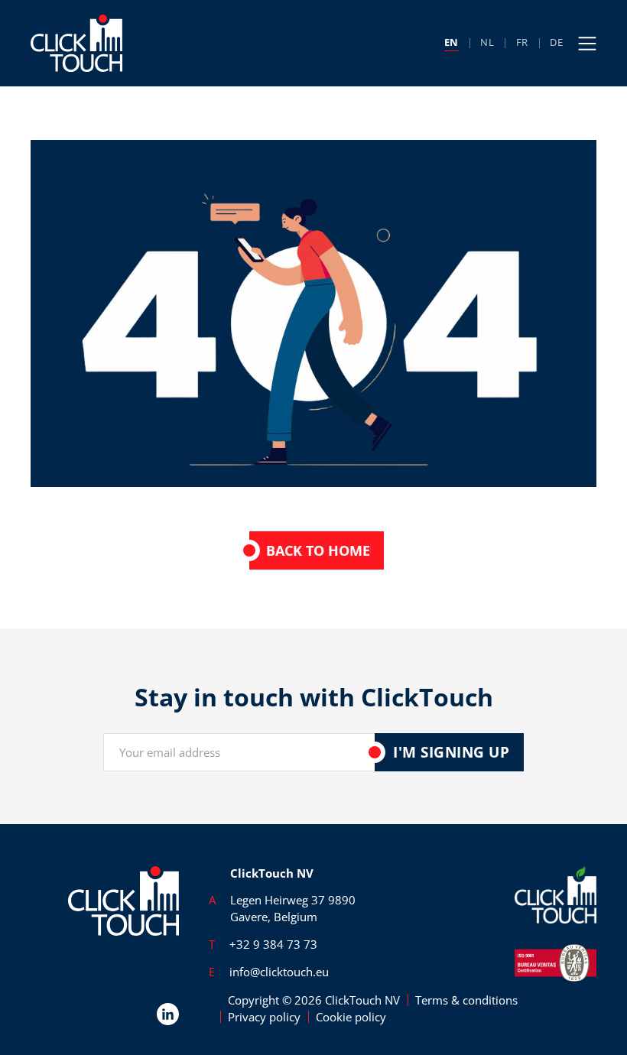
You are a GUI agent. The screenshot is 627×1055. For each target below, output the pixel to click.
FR (522, 42)
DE (557, 42)
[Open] (587, 43)
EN (452, 42)
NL (487, 42)
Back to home (318, 550)
